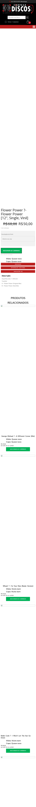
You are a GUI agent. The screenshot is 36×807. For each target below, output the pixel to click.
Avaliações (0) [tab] (18, 131)
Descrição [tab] (18, 123)
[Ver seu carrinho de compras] (28, 21)
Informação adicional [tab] (18, 127)
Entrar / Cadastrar (13, 22)
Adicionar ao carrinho (11, 110)
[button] (32, 36)
